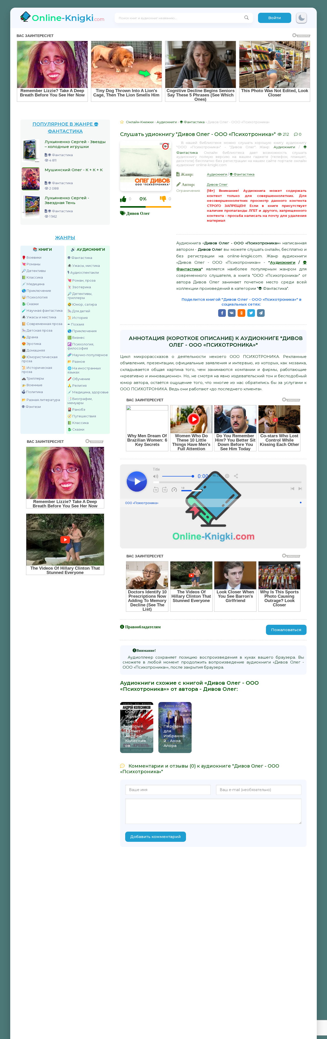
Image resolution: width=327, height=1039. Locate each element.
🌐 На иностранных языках (84, 370)
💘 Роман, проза (81, 280)
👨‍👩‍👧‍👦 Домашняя (33, 350)
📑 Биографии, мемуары (79, 401)
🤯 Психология (35, 297)
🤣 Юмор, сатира (82, 304)
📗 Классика (32, 277)
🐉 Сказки (30, 304)
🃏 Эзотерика (79, 287)
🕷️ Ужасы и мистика (39, 317)
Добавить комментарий (155, 836)
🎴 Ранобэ (76, 409)
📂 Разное (76, 361)
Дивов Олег (138, 213)
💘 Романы (31, 264)
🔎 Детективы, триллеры (79, 296)
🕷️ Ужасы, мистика (83, 266)
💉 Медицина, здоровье (88, 392)
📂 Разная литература (41, 400)
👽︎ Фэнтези (31, 407)
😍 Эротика (31, 344)
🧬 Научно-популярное (87, 355)
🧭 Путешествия (81, 416)
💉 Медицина (33, 284)
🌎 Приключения (82, 331)
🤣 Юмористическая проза (39, 359)
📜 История (77, 318)
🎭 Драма (30, 337)
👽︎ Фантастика (79, 258)
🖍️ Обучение (78, 379)
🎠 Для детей (78, 311)
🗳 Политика (32, 392)
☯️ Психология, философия (80, 346)
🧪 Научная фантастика (42, 310)
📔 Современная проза (42, 324)
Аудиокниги (284, 147)
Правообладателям (143, 627)
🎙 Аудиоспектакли (83, 272)
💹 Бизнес (76, 337)
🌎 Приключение (36, 291)
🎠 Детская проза (37, 330)
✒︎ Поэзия (75, 324)
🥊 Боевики (31, 257)
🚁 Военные (32, 385)
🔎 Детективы (34, 271)
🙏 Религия (77, 385)
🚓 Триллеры (33, 378)
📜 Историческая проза (37, 370)
